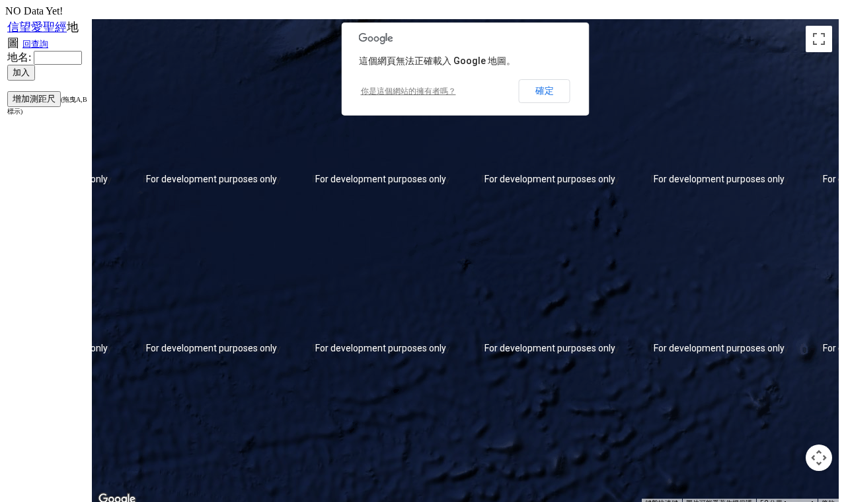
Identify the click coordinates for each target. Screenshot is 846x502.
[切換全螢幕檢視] (819, 39)
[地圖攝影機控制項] (819, 458)
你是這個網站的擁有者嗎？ (408, 91)
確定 (544, 90)
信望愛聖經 (37, 27)
